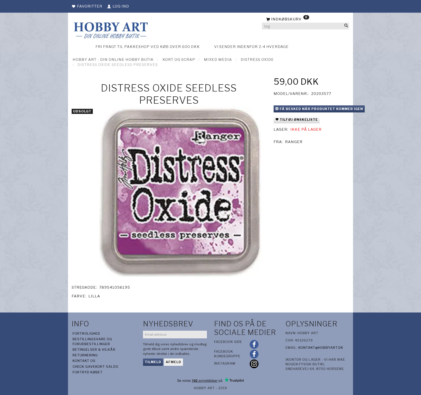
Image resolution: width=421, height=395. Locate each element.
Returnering (85, 355)
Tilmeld (153, 362)
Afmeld (173, 362)
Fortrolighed (86, 333)
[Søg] (346, 26)
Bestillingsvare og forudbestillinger (92, 341)
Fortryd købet (88, 372)
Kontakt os (84, 361)
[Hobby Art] (110, 29)
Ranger (294, 142)
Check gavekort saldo (95, 366)
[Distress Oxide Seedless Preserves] (180, 192)
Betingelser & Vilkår (94, 349)
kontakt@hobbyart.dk (320, 347)
